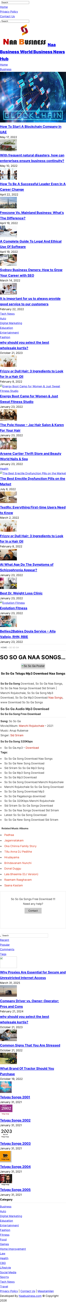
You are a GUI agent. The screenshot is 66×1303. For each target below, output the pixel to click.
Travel (4, 1286)
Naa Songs (55, 697)
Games (4, 1244)
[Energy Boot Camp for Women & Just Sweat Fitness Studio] (33, 391)
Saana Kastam (13, 885)
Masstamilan (46, 1291)
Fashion (5, 337)
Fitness (4, 1234)
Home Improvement (13, 1249)
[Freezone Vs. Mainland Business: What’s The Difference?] (8, 207)
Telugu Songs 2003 (15, 1143)
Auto (3, 318)
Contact (33, 910)
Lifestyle (5, 1267)
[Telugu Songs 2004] (6, 1161)
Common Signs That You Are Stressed (30, 1045)
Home (4, 7)
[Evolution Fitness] (12, 602)
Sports (4, 1277)
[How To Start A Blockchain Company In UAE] (33, 121)
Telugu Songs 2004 (15, 1167)
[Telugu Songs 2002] (6, 1115)
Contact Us (7, 16)
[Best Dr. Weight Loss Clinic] (8, 588)
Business (5, 69)
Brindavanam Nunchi (17, 863)
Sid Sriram (16, 735)
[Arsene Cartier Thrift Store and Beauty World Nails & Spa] (8, 448)
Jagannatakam (14, 840)
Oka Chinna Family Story (20, 846)
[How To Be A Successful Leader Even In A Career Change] (8, 178)
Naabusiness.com (30, 1295)
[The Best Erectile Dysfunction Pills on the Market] (33, 473)
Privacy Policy (9, 11)
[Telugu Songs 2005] (6, 1184)
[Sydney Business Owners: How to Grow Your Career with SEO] (8, 264)
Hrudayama (11, 857)
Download (32, 747)
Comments (7, 949)
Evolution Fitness (13, 608)
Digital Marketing (11, 323)
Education (6, 327)
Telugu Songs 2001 (15, 1097)
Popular (5, 944)
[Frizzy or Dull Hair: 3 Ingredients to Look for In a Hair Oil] (8, 366)
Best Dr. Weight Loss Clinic (21, 593)
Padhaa (9, 834)
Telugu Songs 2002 (15, 1120)
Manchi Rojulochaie (31, 725)
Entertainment (9, 332)
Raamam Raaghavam (18, 879)
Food (3, 1239)
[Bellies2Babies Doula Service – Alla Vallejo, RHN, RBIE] (8, 626)
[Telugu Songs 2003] (6, 1138)
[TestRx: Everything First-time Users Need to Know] (8, 502)
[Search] (0, 3)
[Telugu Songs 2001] (6, 1092)
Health (4, 468)
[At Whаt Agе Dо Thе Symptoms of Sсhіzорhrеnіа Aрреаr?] (8, 559)
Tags (3, 954)
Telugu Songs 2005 (15, 1190)
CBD (3, 1263)
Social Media (8, 1272)
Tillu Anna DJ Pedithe (18, 851)
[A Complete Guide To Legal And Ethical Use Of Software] (8, 236)
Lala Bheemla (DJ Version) (21, 874)
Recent (4, 940)
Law (2, 1253)
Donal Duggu (12, 868)
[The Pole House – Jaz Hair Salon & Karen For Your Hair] (8, 419)
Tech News (7, 313)
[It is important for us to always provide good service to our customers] (8, 293)
